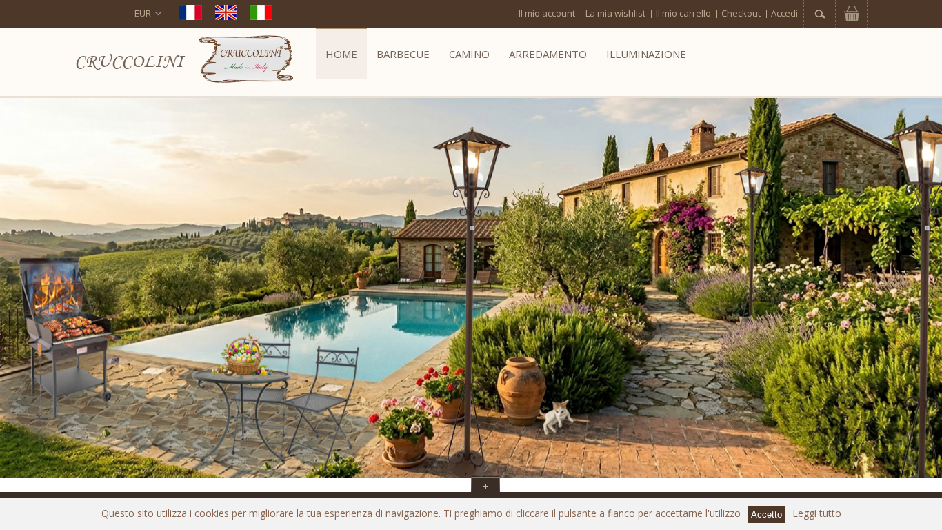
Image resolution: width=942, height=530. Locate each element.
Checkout (741, 13)
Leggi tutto (816, 513)
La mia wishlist (615, 13)
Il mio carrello (683, 13)
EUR (142, 13)
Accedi (784, 13)
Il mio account (547, 13)
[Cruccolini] (245, 61)
